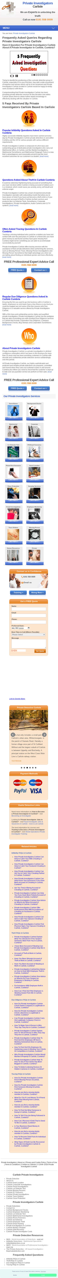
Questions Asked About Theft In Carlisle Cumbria (28, 180)
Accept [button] (43, 1275)
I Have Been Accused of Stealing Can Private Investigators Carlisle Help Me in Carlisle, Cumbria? (29, 948)
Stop (16, 76)
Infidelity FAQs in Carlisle (22, 853)
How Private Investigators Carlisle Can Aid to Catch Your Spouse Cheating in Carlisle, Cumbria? (29, 919)
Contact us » (40, 270)
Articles (33, 1164)
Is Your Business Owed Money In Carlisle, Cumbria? (26, 1127)
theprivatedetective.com (15, 1251)
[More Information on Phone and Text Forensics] (13, 472)
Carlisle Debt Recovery (15, 1230)
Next (13, 76)
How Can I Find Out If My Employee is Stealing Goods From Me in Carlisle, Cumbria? (28, 993)
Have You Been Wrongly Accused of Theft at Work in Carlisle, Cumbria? (28, 960)
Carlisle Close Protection (15, 1198)
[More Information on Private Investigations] (34, 555)
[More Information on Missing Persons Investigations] (34, 534)
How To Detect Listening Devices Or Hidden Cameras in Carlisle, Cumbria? (29, 1068)
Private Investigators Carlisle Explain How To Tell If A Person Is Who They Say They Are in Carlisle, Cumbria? (29, 1033)
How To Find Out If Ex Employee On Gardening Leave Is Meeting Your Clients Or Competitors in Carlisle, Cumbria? (30, 1049)
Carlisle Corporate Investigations (18, 1185)
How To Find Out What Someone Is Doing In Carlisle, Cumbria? (27, 1111)
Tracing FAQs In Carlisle (15, 1265)
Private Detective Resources (28, 1235)
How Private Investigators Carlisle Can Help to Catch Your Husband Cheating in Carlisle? (29, 866)
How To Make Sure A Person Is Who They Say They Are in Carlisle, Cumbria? (29, 1026)
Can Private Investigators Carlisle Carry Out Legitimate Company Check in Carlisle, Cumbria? (29, 1020)
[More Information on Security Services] (34, 493)
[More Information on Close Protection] (13, 493)
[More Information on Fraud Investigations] (13, 513)
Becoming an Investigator (21, 816)
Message (15, 638)
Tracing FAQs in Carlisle (21, 1074)
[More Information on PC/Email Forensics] (34, 451)
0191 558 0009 (29, 577)
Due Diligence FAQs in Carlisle (24, 1000)
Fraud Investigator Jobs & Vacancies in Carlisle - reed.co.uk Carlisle (27, 823)
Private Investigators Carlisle (24, 33)
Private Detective (12, 1179)
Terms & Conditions (12, 1164)
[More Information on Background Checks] (34, 410)
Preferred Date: (18, 626)
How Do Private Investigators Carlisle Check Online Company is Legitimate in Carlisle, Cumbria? (29, 1006)
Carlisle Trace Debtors (15, 1196)
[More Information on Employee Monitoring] (34, 513)
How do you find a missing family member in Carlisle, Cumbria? (26, 1093)
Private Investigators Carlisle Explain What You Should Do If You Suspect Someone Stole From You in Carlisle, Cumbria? (28, 940)
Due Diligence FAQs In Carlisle (18, 1263)
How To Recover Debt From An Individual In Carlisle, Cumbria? (30, 1138)
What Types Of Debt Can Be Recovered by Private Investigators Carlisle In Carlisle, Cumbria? (29, 1144)
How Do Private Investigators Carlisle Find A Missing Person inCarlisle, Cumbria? (28, 1080)
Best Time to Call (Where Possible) (25, 632)
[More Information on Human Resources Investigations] (13, 555)
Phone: (14, 619)
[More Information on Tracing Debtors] (13, 534)
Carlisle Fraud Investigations (17, 1187)
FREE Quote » (17, 270)
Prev (13, 735)
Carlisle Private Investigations (17, 1194)
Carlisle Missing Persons (15, 1190)
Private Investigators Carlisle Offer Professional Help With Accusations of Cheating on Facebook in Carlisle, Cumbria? (28, 910)
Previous (11, 76)
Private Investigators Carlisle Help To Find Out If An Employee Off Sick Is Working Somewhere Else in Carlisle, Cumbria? (28, 1041)
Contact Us (10, 1208)
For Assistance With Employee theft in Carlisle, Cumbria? (28, 987)
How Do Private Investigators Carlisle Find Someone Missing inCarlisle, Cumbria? (28, 1087)
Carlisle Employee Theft (15, 1222)
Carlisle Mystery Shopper (16, 1228)
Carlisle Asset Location (15, 1183)
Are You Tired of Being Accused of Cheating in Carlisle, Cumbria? (27, 889)
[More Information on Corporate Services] (34, 431)
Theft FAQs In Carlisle (14, 1261)
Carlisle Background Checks (17, 1210)
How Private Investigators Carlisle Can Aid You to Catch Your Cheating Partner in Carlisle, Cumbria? (29, 873)
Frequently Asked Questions (28, 1255)
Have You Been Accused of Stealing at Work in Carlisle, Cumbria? (29, 965)
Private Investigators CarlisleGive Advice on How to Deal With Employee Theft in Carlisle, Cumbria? (29, 971)
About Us (9, 1181)
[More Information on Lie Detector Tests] (13, 451)
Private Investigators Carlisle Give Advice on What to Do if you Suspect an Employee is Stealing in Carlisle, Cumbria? (30, 979)
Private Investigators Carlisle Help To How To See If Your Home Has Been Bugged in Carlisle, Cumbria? (28, 1062)
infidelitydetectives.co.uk (15, 1243)
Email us (28, 582)
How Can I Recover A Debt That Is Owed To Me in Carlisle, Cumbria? (29, 1122)
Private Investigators (9, 1162)
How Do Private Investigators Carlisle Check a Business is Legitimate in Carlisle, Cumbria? (28, 1013)
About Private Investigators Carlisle (21, 348)
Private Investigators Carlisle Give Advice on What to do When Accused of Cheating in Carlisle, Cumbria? (30, 902)
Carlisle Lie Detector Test (15, 1188)
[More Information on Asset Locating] (34, 472)
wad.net (40, 1239)
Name (14, 606)
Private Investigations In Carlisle (18, 1226)
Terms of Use (52, 1162)
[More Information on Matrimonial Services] (13, 431)
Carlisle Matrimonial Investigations (19, 1216)
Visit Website (16, 761)
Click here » (13, 418)
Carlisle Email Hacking (15, 1224)
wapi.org (9, 1247)
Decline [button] (15, 1275)
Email (14, 613)
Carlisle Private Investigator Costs (19, 1231)
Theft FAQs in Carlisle (20, 933)
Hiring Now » (37, 592)
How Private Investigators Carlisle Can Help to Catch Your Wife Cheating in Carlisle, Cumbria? (29, 859)
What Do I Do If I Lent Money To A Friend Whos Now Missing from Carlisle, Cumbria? (29, 1100)
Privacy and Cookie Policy (36, 1162)
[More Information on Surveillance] (13, 410)
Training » (18, 592)
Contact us (25, 1164)
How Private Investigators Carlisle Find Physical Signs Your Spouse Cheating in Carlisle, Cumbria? (29, 926)
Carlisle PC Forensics (14, 1192)
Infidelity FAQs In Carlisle (15, 1259)
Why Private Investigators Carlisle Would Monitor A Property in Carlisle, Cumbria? (29, 1055)
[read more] (44, 156)
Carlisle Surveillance (14, 1220)
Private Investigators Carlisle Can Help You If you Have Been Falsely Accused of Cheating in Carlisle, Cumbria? (29, 895)
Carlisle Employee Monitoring (17, 1212)
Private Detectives (13, 1206)
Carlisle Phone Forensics (16, 1218)
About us (21, 1162)
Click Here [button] (43, 1271)
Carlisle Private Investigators (28, 1175)
